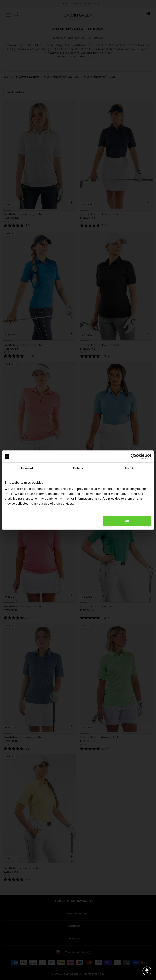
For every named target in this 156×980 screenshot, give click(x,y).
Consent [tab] (27, 468)
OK (127, 521)
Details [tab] (78, 468)
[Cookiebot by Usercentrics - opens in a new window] (133, 456)
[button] (147, 971)
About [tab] (129, 468)
